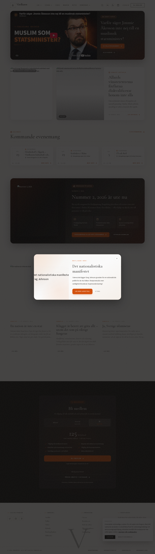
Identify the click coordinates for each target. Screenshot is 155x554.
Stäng (97, 291)
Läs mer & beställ (82, 291)
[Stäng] (117, 258)
